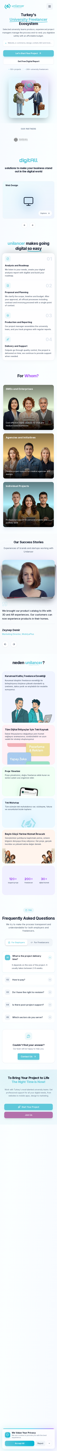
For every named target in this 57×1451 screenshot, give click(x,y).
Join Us (28, 1115)
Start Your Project (30, 1107)
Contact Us (26, 1056)
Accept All (19, 1443)
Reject (40, 1443)
